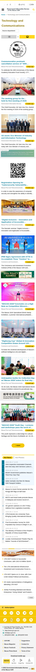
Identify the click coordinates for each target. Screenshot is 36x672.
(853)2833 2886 (9, 635)
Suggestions (25, 640)
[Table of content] (2, 9)
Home (3, 14)
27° (23, 5)
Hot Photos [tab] (19, 457)
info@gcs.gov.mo (10, 632)
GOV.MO (7, 640)
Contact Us (25, 644)
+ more (31, 597)
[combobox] (10, 30)
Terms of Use (25, 651)
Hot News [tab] (8, 457)
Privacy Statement (27, 647)
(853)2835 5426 (23, 635)
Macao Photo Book (10, 651)
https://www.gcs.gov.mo (12, 630)
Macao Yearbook (9, 647)
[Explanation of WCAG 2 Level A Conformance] (31, 669)
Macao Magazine (9, 644)
